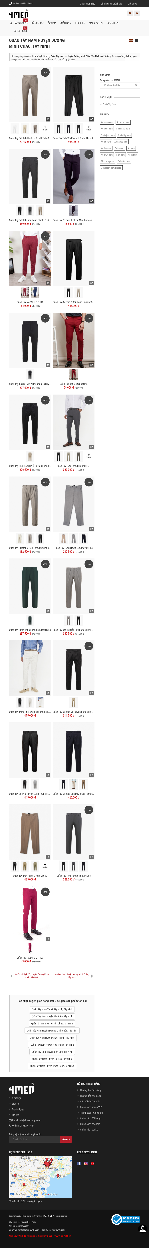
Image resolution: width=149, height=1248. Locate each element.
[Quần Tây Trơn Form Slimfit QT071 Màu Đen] (58, 456)
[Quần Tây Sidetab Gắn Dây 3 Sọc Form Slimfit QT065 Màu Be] (73, 784)
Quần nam (119, 148)
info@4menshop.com (30, 1120)
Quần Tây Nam (109, 104)
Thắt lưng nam (107, 161)
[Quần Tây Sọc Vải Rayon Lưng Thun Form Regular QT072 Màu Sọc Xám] (35, 784)
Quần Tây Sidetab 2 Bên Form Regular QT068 (30, 547)
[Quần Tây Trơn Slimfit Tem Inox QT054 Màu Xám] (73, 538)
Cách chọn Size (87, 3)
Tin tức (15, 1114)
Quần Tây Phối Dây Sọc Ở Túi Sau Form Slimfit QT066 (30, 466)
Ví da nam (132, 154)
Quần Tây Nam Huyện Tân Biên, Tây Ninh (52, 1016)
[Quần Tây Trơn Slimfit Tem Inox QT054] (73, 504)
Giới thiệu (132, 3)
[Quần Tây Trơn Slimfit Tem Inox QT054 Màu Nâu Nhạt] (63, 538)
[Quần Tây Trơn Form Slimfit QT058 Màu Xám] (73, 866)
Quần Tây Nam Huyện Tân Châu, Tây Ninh (52, 1023)
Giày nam (120, 154)
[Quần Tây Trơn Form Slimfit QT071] (73, 422)
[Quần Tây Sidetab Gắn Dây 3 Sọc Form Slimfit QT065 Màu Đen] (63, 784)
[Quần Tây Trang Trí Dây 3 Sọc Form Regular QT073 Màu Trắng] (40, 702)
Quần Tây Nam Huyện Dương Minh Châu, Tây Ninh (52, 1030)
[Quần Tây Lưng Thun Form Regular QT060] (30, 586)
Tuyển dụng (18, 1109)
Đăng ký (66, 1139)
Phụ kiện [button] (80, 22)
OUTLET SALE (20, 29)
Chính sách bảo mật (90, 1124)
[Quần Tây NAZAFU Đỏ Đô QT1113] (25, 292)
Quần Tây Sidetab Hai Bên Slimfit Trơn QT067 (30, 138)
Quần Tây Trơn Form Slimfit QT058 (74, 875)
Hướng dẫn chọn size (90, 1095)
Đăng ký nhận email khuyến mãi (25, 1134)
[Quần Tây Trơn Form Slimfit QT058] (73, 831)
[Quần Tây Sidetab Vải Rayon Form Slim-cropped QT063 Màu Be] (73, 702)
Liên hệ (15, 1103)
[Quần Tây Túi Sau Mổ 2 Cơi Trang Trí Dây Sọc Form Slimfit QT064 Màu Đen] (30, 374)
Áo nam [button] (52, 22)
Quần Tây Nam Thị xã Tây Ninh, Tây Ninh (52, 1009)
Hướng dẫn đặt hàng (90, 1090)
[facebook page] (79, 1163)
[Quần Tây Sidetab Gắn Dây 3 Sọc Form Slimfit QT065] (73, 749)
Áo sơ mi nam (123, 122)
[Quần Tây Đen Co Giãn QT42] (73, 340)
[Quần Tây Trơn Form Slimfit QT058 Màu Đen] (63, 866)
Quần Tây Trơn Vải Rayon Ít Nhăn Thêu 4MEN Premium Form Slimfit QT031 (73, 138)
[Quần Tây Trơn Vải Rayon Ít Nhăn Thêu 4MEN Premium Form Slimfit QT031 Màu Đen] (79, 128)
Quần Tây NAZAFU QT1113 (30, 302)
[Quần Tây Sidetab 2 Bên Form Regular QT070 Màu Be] (79, 292)
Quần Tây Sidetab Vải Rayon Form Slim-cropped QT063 (73, 711)
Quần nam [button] (65, 22)
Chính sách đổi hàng (90, 1118)
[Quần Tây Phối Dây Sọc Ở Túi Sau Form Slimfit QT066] (30, 422)
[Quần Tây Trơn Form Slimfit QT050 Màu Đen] (15, 866)
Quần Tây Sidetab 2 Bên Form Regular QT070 (73, 302)
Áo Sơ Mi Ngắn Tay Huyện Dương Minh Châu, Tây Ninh (32, 976)
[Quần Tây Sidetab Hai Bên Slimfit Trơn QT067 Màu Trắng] (15, 128)
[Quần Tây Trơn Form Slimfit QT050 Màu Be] (25, 866)
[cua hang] (40, 1177)
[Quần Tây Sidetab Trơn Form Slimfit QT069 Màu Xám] (30, 210)
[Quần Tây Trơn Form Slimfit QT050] (30, 831)
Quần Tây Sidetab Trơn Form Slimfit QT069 (30, 220)
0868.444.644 (27, 3)
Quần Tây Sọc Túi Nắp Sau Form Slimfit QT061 (73, 629)
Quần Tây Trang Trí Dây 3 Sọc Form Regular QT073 (30, 711)
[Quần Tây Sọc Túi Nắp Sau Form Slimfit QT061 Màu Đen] (79, 620)
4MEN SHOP (47, 1216)
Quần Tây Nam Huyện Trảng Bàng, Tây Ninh (52, 1066)
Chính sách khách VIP (91, 1107)
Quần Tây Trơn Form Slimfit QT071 (74, 466)
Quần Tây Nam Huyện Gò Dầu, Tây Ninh (52, 1058)
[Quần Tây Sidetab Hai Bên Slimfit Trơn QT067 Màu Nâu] (35, 128)
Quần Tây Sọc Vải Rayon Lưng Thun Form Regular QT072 (30, 793)
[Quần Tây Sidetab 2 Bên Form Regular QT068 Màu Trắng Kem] (20, 538)
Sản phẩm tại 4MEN (110, 80)
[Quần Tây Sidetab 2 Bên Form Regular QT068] (30, 504)
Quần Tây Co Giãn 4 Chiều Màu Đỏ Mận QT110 (73, 220)
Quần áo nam (124, 161)
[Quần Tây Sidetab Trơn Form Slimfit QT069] (30, 176)
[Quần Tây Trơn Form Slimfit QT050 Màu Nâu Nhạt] (35, 866)
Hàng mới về (21, 21)
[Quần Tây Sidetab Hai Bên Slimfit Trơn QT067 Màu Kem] (25, 128)
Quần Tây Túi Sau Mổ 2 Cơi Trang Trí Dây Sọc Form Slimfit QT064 (30, 384)
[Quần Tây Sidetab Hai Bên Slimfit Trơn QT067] (30, 94)
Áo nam (131, 148)
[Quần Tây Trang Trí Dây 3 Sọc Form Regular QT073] (30, 668)
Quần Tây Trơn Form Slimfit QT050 (30, 875)
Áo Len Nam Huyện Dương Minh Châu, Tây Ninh (72, 976)
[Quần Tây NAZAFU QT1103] (30, 913)
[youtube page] (92, 1163)
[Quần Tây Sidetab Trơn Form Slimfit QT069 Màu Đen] (20, 210)
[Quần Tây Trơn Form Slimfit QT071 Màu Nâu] (79, 456)
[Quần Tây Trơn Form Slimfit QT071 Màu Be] (68, 456)
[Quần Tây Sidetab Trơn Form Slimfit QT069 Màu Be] (40, 210)
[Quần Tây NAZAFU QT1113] (30, 258)
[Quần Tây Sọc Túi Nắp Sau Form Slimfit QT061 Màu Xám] (68, 620)
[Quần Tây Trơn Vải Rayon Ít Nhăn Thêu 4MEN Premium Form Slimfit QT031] (73, 94)
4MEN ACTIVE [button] (96, 22)
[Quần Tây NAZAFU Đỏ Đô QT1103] (30, 948)
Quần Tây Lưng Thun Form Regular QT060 (30, 629)
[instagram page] (86, 1163)
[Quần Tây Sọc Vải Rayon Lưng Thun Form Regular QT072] (30, 749)
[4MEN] (18, 15)
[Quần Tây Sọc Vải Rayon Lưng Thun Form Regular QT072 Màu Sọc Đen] (25, 784)
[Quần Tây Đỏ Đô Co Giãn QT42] (73, 374)
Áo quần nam (107, 122)
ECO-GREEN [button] (112, 22)
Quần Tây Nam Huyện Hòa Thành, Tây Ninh (52, 1044)
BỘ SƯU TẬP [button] (37, 22)
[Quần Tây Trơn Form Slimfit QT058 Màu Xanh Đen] (83, 866)
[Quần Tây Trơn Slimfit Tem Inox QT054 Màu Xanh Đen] (83, 538)
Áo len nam (106, 148)
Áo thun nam (107, 154)
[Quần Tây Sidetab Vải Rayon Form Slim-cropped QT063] (73, 668)
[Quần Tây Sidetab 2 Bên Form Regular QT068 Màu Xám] (30, 538)
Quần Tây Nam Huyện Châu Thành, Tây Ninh (52, 1037)
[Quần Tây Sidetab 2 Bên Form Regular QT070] (73, 258)
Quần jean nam (108, 135)
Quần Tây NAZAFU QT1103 (30, 957)
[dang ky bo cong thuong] (125, 1219)
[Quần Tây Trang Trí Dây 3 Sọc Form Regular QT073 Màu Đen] (20, 702)
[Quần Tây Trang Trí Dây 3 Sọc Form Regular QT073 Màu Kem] (30, 702)
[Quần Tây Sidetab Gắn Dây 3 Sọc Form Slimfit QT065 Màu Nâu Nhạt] (83, 784)
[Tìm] (136, 85)
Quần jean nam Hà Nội (111, 167)
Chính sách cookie (89, 1129)
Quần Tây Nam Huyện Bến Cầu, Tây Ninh (52, 1051)
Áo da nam (106, 141)
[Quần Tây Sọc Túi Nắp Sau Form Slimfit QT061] (73, 586)
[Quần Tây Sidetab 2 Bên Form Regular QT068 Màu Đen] (40, 538)
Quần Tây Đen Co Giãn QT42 (74, 383)
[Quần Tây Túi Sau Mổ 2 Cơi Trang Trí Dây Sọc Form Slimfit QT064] (30, 340)
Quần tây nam (124, 135)
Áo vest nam (107, 128)
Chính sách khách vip (111, 3)
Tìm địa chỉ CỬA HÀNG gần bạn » (25, 1201)
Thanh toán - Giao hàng (91, 1112)
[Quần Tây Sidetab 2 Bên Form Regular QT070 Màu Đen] (68, 292)
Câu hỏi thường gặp (90, 1101)
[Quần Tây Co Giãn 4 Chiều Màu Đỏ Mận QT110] (73, 176)
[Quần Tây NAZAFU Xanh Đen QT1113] (35, 292)
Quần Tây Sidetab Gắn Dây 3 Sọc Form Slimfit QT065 (73, 793)
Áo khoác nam (121, 141)
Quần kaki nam (123, 128)
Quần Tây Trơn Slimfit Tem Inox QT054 (74, 547)
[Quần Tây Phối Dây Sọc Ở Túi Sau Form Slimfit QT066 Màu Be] (30, 456)
